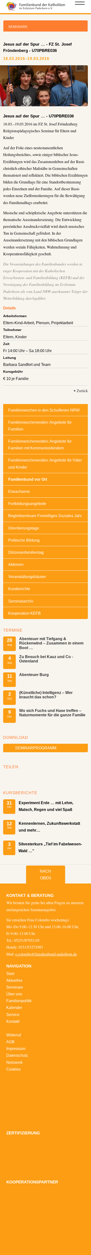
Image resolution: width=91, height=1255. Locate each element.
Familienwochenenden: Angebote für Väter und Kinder (45, 463)
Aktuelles (14, 980)
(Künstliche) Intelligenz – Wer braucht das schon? (46, 694)
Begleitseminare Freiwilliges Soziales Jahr (45, 515)
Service (12, 1014)
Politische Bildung (24, 540)
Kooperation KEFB (24, 613)
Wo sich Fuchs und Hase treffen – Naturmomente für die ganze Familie (52, 712)
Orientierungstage (23, 528)
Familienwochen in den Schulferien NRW (44, 410)
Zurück (82, 390)
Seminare (14, 987)
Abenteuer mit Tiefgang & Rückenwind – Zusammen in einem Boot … (51, 643)
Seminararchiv (20, 601)
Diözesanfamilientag (26, 552)
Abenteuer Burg (34, 674)
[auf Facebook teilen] (8, 777)
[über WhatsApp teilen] (22, 777)
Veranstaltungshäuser (27, 576)
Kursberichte (19, 588)
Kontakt (12, 1021)
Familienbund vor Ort (27, 479)
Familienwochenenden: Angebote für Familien (40, 425)
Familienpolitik (19, 1001)
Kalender (14, 1007)
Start (10, 973)
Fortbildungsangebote (27, 503)
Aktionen (16, 564)
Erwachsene (19, 491)
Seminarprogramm (35, 748)
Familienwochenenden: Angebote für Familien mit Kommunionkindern (40, 444)
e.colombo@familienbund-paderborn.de (46, 954)
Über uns (14, 994)
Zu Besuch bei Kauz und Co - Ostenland (46, 658)
